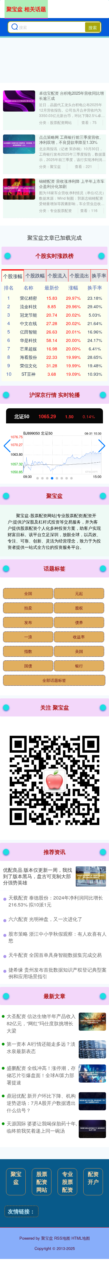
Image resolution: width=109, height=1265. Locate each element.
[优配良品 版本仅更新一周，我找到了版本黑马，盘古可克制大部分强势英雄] (91, 876)
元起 (79, 593)
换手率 (99, 275)
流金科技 (28, 306)
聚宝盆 (16, 1178)
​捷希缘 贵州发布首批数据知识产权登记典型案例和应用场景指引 (57, 973)
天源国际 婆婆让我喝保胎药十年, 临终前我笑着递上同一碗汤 (42, 1127)
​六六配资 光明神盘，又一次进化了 (45, 919)
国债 (28, 666)
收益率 (79, 637)
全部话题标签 (54, 680)
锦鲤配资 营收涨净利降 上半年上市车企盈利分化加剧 (71, 183)
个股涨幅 (12, 276)
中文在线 (28, 323)
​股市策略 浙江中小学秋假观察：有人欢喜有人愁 (57, 937)
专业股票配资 (67, 1182)
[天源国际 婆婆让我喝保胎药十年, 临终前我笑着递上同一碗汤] (91, 1129)
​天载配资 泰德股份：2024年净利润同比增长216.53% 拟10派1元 (55, 901)
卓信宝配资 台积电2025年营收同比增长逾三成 (71, 95)
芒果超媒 (28, 349)
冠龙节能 (28, 315)
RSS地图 (62, 1238)
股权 (79, 608)
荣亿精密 (28, 298)
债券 (79, 622)
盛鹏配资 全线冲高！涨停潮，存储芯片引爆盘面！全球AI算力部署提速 (41, 1075)
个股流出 (79, 275)
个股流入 (57, 275)
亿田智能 (28, 332)
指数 (28, 651)
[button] (7, 446)
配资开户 (93, 1178)
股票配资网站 (41, 1182)
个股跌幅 (35, 275)
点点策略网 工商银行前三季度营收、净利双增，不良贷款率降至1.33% (71, 139)
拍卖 (28, 608)
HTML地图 (80, 1238)
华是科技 (28, 340)
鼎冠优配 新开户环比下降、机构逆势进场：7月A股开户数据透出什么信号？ (41, 1103)
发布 (28, 622)
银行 (79, 666)
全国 (28, 593)
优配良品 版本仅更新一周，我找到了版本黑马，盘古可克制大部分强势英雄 (37, 876)
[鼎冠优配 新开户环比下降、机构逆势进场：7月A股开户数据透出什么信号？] (91, 1103)
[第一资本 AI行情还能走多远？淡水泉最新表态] (91, 1049)
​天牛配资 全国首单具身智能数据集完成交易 (55, 954)
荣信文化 (28, 365)
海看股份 (28, 357)
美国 (79, 651)
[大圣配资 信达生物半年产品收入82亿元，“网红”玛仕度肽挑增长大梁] (91, 1023)
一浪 (28, 637)
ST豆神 (28, 374)
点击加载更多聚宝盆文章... (54, 237)
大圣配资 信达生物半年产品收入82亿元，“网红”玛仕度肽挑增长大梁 (41, 1023)
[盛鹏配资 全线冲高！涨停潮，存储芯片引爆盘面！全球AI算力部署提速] (91, 1075)
